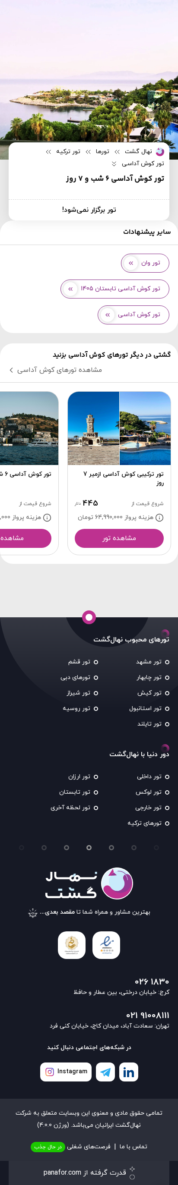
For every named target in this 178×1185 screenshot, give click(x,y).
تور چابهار (149, 677)
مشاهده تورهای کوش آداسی (59, 370)
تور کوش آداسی (139, 315)
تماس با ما (133, 1147)
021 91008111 (147, 1016)
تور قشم (79, 662)
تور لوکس (149, 792)
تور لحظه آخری (70, 808)
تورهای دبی (75, 677)
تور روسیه (76, 708)
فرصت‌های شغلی (72, 1147)
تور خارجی (148, 808)
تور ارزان (79, 777)
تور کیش (149, 693)
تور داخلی (149, 777)
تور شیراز (78, 693)
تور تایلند (149, 724)
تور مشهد (149, 662)
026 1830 (152, 982)
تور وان (150, 263)
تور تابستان (74, 792)
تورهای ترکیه (144, 823)
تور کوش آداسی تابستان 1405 (120, 289)
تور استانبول (145, 708)
